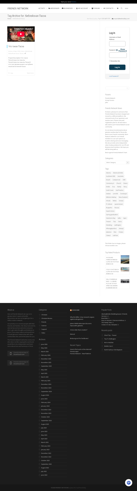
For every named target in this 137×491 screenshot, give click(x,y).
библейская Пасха (13, 53)
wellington (117, 225)
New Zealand (123, 197)
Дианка (108, 232)
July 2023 (44, 428)
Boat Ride (104, 318)
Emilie (108, 187)
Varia (120, 221)
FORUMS (96, 8)
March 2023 (44, 442)
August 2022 (45, 468)
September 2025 (46, 366)
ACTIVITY (42, 8)
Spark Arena (110, 211)
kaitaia (108, 194)
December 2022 (46, 453)
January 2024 (45, 406)
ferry (125, 187)
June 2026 (44, 344)
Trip (114, 221)
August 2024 (45, 395)
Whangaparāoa (111, 228)
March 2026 (44, 351)
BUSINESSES (68, 8)
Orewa (121, 201)
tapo (124, 218)
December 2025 (46, 359)
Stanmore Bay (110, 218)
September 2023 (46, 420)
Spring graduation (112, 214)
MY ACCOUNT (83, 8)
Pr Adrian (109, 204)
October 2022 (45, 460)
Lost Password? (114, 76)
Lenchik (115, 194)
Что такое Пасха (16, 46)
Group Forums (109, 100)
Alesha (108, 173)
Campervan (116, 180)
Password (112, 50)
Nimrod (72, 334)
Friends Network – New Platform (80, 354)
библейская (28, 51)
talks (119, 218)
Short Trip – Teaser (110, 335)
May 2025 (44, 370)
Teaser (108, 221)
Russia (117, 208)
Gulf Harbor (120, 190)
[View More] (126, 8)
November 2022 (46, 457)
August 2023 (45, 424)
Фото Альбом (108, 342)
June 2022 (44, 475)
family (119, 187)
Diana (125, 183)
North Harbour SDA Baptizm (113, 350)
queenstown (119, 204)
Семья (108, 235)
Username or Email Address (115, 38)
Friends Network (110, 98)
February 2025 (45, 381)
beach (108, 180)
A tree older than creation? (78, 330)
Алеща (121, 228)
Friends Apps (74, 351)
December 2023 (46, 410)
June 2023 (44, 431)
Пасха (21, 53)
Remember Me (115, 61)
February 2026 (45, 355)
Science (43, 326)
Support (44, 329)
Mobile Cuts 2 (108, 346)
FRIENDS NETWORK (17, 8)
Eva (113, 187)
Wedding (109, 225)
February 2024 (45, 402)
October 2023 (45, 417)
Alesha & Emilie (118, 173)
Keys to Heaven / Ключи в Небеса (112, 320)
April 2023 (44, 439)
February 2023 (45, 446)
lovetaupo (123, 194)
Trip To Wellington (110, 339)
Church (118, 183)
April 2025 (44, 373)
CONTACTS (109, 8)
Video (22, 51)
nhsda (108, 201)
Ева (115, 232)
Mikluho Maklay (111, 197)
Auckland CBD (110, 176)
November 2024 (46, 388)
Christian (44, 315)
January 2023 (45, 450)
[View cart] (117, 8)
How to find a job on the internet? (81, 349)
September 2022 (46, 464)
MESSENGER (54, 8)
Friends (43, 322)
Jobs (106, 102)
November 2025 (46, 362)
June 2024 (44, 399)
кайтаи (115, 235)
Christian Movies (46, 318)
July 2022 (44, 471)
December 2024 (46, 384)
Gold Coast (109, 190)
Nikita (114, 201)
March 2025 (44, 377)
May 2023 (44, 435)
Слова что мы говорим (109, 325)
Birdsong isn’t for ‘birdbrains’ (79, 338)
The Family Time (106, 322)
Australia (120, 176)
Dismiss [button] (73, 2)
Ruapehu (109, 208)
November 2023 (46, 413)
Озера (121, 232)
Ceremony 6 (110, 183)
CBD (124, 180)
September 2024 (46, 391)
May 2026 (44, 348)
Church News (75, 310)
